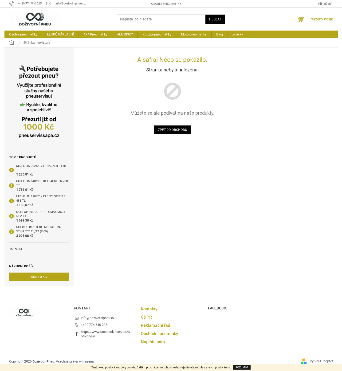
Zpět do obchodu (172, 130)
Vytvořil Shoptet (321, 361)
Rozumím (242, 367)
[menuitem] (23, 34)
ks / (39, 277)
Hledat (215, 19)
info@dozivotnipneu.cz (97, 318)
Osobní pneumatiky (166, 3)
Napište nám (153, 341)
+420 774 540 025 (94, 325)
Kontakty (149, 308)
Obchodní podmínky (159, 333)
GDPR (146, 317)
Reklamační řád (155, 325)
